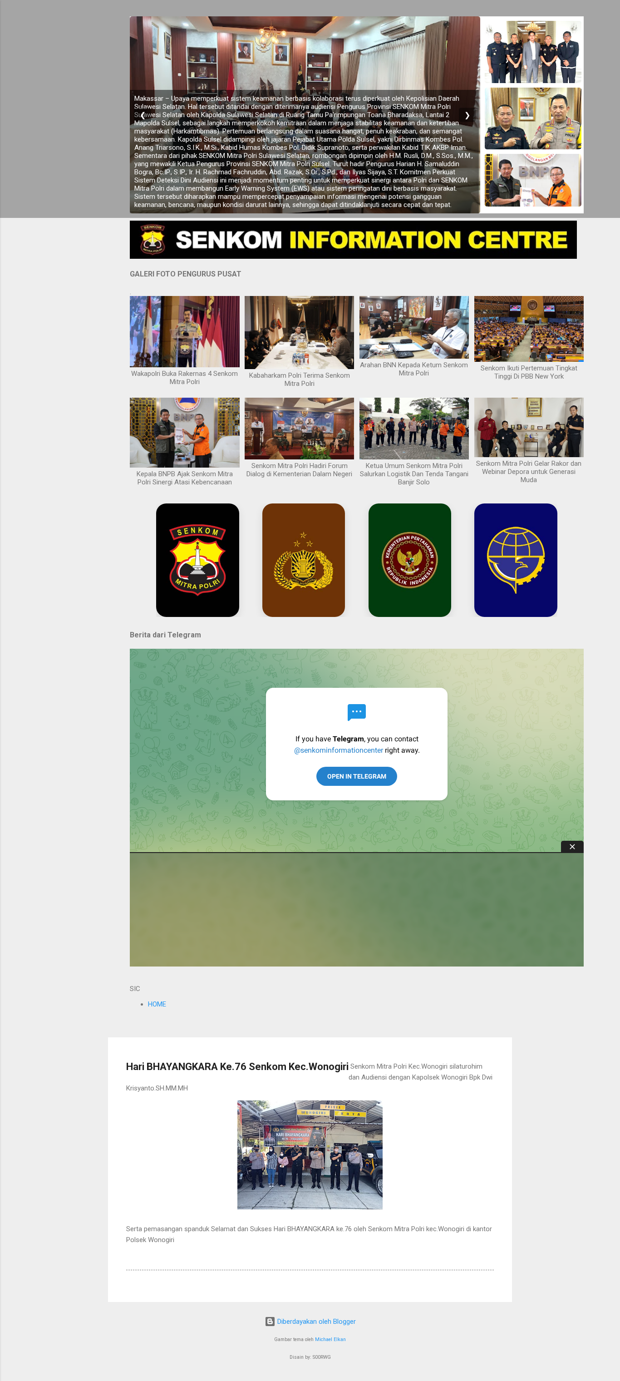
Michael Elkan (330, 1339)
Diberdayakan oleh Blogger (316, 1321)
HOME (157, 1004)
